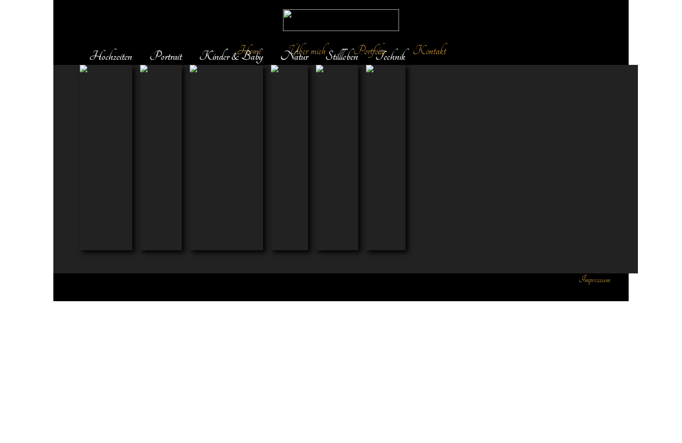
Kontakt (429, 51)
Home (249, 51)
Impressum (594, 279)
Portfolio (369, 51)
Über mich (307, 51)
